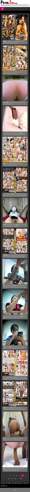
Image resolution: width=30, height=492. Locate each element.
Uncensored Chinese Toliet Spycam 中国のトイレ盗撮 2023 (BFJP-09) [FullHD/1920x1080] (15, 316)
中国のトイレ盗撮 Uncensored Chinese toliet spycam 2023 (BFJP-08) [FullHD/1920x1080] (14, 347)
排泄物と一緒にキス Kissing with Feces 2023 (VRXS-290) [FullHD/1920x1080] (13, 42)
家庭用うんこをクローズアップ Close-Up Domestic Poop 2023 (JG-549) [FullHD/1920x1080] (12, 164)
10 (8, 478)
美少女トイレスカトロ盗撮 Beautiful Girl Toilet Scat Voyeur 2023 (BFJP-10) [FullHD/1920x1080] (14, 286)
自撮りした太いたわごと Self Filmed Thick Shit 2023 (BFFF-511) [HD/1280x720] (14, 469)
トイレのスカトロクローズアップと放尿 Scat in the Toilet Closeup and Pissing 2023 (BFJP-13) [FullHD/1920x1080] (14, 133)
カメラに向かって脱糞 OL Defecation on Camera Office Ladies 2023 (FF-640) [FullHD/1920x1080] (14, 194)
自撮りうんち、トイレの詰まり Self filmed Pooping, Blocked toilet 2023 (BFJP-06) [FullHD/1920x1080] (13, 439)
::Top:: (15, 490)
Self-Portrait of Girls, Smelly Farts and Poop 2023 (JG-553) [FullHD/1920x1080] (14, 72)
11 (11, 478)
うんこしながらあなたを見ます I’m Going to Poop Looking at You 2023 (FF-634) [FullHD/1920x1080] (15, 378)
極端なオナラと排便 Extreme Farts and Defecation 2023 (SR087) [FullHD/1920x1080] (14, 408)
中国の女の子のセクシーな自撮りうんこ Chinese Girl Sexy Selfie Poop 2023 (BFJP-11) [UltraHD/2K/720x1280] (14, 225)
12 (14, 478)
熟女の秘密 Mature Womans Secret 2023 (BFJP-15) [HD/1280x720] (14, 103)
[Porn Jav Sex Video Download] (9, 2)
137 (21, 478)
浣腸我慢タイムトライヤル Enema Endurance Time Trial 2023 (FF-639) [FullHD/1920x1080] (14, 255)
